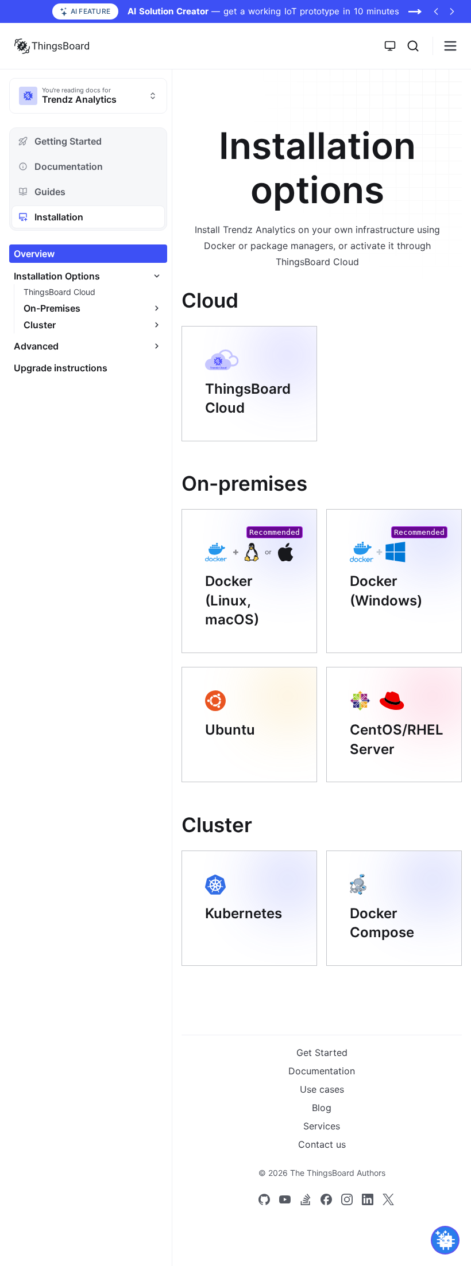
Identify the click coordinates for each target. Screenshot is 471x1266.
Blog (321, 1107)
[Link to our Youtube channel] (285, 1199)
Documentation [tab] (68, 166)
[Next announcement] (452, 11)
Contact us (322, 1144)
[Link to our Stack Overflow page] (305, 1199)
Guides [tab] (49, 191)
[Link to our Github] (264, 1199)
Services (321, 1126)
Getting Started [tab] (68, 141)
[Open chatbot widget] (445, 1240)
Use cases (322, 1089)
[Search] (412, 45)
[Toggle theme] (390, 45)
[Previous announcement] (435, 11)
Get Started (322, 1052)
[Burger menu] (450, 46)
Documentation (321, 1071)
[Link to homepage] (51, 46)
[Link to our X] (388, 1199)
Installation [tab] (58, 217)
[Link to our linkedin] (367, 1199)
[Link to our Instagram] (347, 1199)
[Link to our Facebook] (326, 1199)
